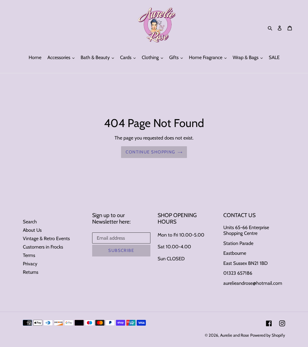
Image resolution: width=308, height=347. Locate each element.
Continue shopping (150, 152)
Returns (30, 272)
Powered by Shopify (267, 335)
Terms (29, 255)
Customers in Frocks (43, 247)
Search (30, 222)
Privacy (30, 264)
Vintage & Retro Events (46, 238)
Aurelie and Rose (234, 335)
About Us (32, 230)
